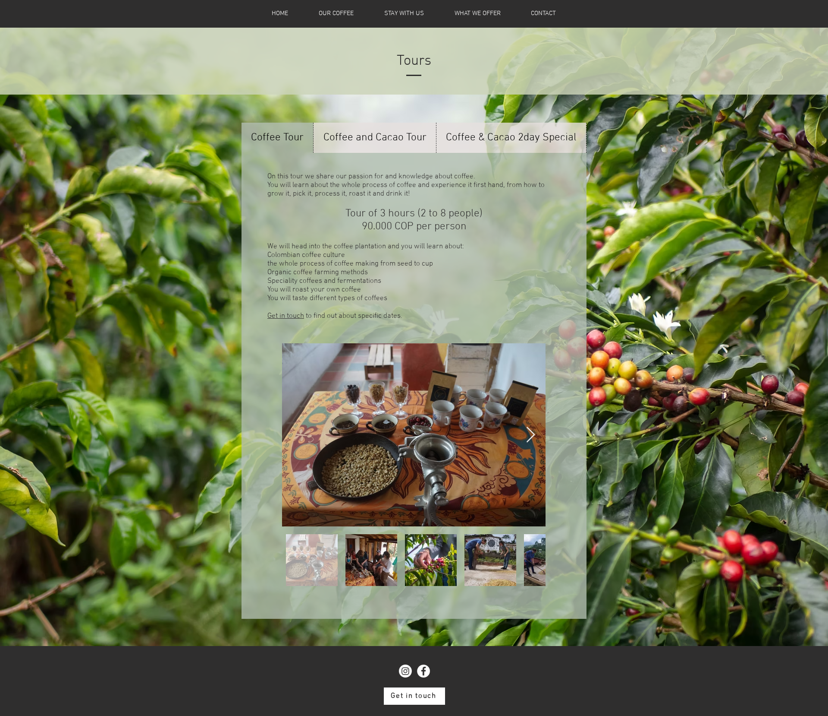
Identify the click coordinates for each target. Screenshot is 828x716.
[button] (477, 13)
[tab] (278, 138)
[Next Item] (531, 435)
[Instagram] (405, 671)
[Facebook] (423, 671)
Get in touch (285, 316)
